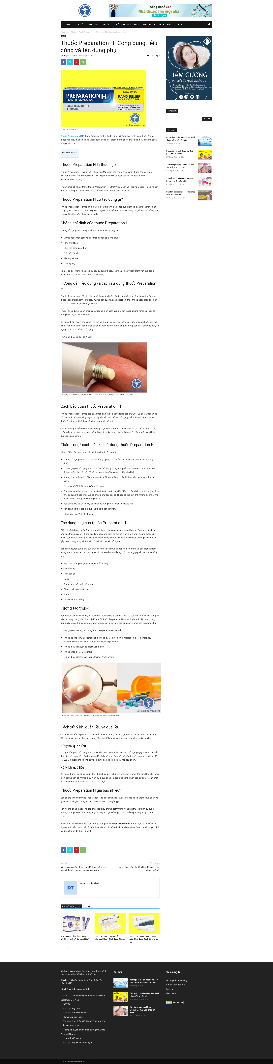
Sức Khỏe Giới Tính (126, 24)
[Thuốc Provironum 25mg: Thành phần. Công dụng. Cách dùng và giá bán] (144, 923)
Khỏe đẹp (148, 24)
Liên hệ (178, 24)
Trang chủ (65, 32)
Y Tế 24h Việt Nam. (72, 1038)
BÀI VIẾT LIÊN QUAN (71, 907)
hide (74, 152)
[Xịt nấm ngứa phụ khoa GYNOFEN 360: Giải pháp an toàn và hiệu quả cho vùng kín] (205, 168)
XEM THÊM (88, 907)
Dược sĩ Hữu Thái (70, 56)
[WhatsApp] (83, 62)
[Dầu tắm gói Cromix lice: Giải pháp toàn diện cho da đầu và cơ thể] (205, 195)
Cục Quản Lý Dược (72, 1008)
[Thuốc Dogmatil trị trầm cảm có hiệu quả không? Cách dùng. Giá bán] (110, 923)
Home (69, 24)
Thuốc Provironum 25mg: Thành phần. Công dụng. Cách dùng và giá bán (143, 939)
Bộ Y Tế (66, 1004)
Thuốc (105, 24)
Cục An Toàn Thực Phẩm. (75, 1012)
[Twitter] (70, 62)
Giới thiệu (165, 24)
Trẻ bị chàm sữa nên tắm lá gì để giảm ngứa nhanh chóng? (139, 868)
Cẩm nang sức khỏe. (73, 1017)
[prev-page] (62, 947)
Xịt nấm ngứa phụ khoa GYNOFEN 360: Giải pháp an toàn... (142, 1010)
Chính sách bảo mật (175, 984)
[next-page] (67, 947)
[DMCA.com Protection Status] (175, 1003)
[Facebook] (63, 62)
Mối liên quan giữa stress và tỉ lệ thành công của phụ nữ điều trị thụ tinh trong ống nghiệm (83, 868)
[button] (209, 24)
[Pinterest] (76, 62)
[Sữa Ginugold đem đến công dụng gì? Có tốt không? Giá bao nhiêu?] (76, 923)
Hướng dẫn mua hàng (176, 980)
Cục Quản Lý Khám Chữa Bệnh (78, 1042)
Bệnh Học (93, 24)
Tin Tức (80, 24)
